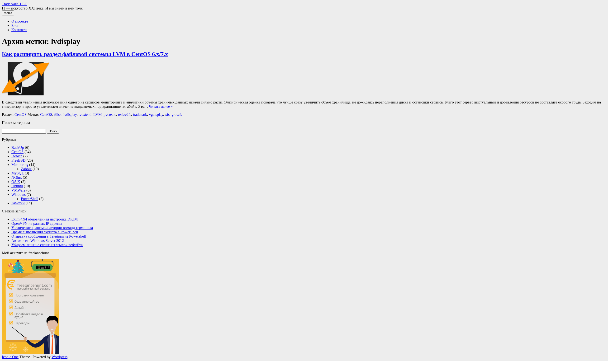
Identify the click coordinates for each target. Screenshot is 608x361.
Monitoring (19, 165)
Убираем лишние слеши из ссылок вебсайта (47, 245)
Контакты (19, 30)
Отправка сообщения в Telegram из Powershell (48, 236)
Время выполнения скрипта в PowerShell (44, 232)
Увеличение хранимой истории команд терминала (52, 228)
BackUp (17, 147)
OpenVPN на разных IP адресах (36, 223)
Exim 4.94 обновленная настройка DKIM (44, 219)
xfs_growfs (173, 115)
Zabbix (26, 169)
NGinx (16, 177)
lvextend (85, 115)
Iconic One (10, 357)
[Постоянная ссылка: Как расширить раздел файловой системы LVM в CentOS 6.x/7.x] (25, 94)
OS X (15, 182)
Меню (8, 13)
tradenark (140, 115)
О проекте (19, 21)
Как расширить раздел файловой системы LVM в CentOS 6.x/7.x (85, 54)
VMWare (18, 190)
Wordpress (59, 357)
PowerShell (29, 199)
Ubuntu (17, 186)
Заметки (18, 203)
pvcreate (110, 115)
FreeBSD (18, 160)
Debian (16, 156)
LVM (97, 115)
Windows (18, 194)
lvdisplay (70, 115)
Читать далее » (161, 106)
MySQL (17, 173)
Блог (15, 25)
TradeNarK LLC (14, 4)
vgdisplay (156, 115)
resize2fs (124, 115)
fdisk (58, 115)
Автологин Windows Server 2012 (37, 241)
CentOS (20, 115)
